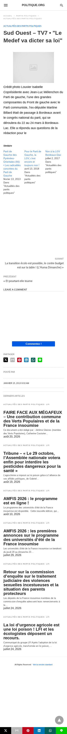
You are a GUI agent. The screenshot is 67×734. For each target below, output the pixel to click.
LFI (48, 404)
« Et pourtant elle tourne (17, 281)
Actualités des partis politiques (22, 19)
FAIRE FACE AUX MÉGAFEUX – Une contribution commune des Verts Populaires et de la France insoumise (32, 419)
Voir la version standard (42, 665)
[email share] (12, 360)
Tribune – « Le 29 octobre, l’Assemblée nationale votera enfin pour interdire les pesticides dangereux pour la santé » (32, 462)
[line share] (40, 360)
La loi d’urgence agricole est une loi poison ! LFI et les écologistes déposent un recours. (31, 631)
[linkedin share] (26, 360)
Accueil (7, 16)
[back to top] (59, 720)
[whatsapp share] (33, 360)
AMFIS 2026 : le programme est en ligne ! (30, 500)
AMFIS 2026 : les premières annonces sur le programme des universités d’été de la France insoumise (31, 537)
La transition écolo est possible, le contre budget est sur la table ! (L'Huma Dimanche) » (34, 265)
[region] (33, 227)
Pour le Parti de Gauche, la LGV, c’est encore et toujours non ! (32, 158)
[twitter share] (5, 359)
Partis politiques (26, 16)
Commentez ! (34, 343)
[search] (62, 5)
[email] (16, 730)
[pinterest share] (19, 360)
